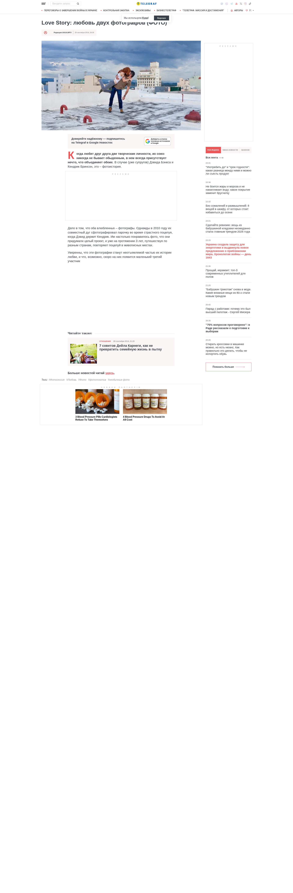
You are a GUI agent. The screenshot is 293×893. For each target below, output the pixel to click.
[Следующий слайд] (253, 10)
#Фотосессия (57, 379)
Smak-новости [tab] (230, 150)
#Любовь (71, 379)
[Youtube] (236, 3)
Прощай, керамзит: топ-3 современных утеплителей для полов (226, 273)
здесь (109, 373)
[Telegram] (231, 3)
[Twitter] (241, 4)
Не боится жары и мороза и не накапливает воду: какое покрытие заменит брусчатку (228, 189)
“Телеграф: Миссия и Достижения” (203, 10)
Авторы (238, 10)
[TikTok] (250, 3)
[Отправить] (78, 3)
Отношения (105, 341)
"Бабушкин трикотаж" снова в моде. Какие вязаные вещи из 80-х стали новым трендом (228, 293)
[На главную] (146, 3)
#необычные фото (119, 379)
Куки (145, 18)
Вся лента (212, 157)
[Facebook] (222, 3)
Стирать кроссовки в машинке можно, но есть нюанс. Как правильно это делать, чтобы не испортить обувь (226, 349)
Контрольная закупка (116, 10)
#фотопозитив (97, 379)
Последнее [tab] (213, 150)
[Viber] (226, 4)
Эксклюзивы (143, 10)
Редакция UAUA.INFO (63, 32)
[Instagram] (245, 3)
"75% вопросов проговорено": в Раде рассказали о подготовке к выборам (228, 328)
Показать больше (223, 367)
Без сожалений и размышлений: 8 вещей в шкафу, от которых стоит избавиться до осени (227, 209)
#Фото (82, 379)
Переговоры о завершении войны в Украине (70, 10)
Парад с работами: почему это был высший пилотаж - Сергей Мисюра (228, 310)
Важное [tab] (245, 150)
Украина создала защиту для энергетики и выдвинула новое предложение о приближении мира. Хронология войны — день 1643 (228, 251)
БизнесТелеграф (166, 10)
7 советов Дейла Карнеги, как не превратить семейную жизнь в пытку (130, 347)
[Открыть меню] (43, 3)
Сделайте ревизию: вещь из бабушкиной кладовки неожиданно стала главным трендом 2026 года (228, 228)
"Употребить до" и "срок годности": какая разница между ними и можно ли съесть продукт (228, 170)
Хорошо (161, 18)
